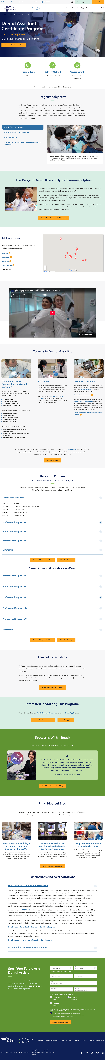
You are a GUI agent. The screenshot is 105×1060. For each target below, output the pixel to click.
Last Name (77, 974)
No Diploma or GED (56, 1004)
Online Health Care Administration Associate (88, 413)
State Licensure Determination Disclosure (28, 886)
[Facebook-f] (82, 1053)
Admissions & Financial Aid (71, 8)
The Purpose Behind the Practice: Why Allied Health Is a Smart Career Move (52, 846)
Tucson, (5, 261)
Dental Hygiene (86, 389)
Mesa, (4, 253)
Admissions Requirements (46, 713)
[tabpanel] (75, 144)
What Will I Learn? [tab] (10, 137)
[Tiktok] (92, 1053)
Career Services (70, 449)
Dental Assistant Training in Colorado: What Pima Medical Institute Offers (16, 846)
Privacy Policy (71, 1009)
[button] (72, 2)
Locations (59, 8)
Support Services (86, 8)
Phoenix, (5, 257)
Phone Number (54, 988)
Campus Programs (37, 8)
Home (4, 14)
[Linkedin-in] (87, 1053)
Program (52, 966)
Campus (77, 966)
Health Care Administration (83, 401)
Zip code (77, 988)
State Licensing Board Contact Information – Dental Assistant (30, 940)
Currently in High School (73, 998)
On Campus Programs (14, 14)
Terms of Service (62, 1009)
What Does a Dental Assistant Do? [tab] (16, 132)
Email (52, 981)
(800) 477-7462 (34, 986)
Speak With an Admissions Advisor (35, 2)
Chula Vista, (6, 265)
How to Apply (70, 713)
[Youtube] (97, 1053)
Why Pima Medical (98, 8)
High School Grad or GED (57, 998)
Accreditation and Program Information (27, 948)
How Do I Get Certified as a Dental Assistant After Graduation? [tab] (22, 144)
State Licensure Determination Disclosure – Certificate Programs (32, 927)
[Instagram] (103, 1053)
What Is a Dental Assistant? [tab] (14, 127)
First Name (53, 974)
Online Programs (49, 8)
